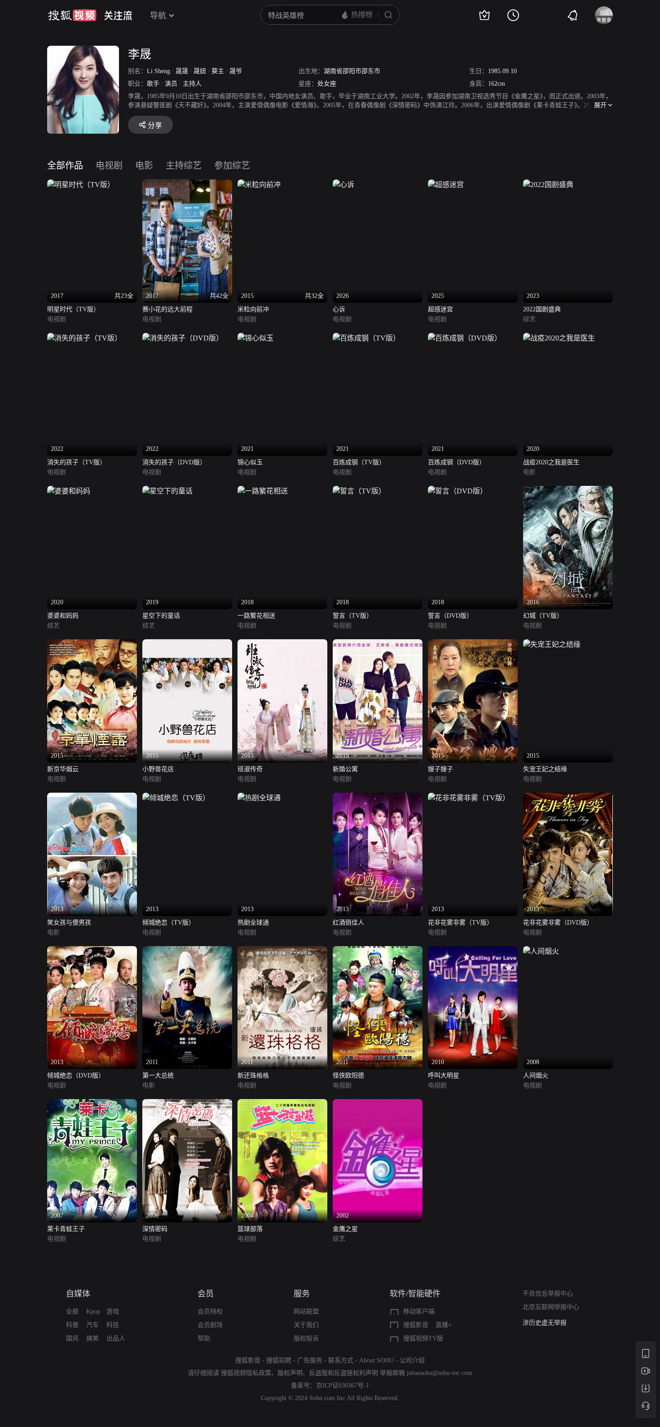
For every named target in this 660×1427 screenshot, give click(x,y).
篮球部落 (250, 1229)
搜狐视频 (72, 15)
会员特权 (210, 1311)
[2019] (167, 491)
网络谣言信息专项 (548, 1322)
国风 (72, 1338)
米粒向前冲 (253, 309)
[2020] (559, 338)
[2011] (187, 951)
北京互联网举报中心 (551, 1307)
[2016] (568, 491)
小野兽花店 (158, 769)
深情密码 (154, 1229)
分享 (155, 125)
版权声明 (290, 1373)
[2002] (377, 1104)
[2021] (255, 338)
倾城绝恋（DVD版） (76, 1075)
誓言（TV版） (353, 615)
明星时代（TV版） (73, 309)
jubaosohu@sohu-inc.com (439, 1373)
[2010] (473, 951)
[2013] (92, 798)
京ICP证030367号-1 (342, 1385)
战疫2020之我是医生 (551, 462)
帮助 (204, 1338)
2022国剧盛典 (542, 309)
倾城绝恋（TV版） (168, 922)
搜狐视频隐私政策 (246, 1373)
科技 (112, 1325)
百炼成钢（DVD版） (456, 462)
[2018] (263, 491)
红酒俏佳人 (348, 922)
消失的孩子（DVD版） (174, 462)
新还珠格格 (253, 1075)
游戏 (112, 1311)
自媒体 (78, 1293)
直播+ (444, 1325)
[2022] (84, 338)
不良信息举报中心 (548, 1293)
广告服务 (309, 1360)
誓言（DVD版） (450, 615)
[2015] (92, 644)
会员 (206, 1293)
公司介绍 (412, 1360)
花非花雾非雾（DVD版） (558, 922)
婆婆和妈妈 (63, 615)
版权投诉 (306, 1338)
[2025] (446, 184)
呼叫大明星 (443, 1075)
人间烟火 (535, 1075)
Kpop (93, 1311)
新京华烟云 (63, 769)
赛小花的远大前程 (167, 309)
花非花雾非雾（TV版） (460, 922)
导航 (158, 16)
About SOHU (376, 1360)
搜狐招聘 (278, 1360)
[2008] (541, 951)
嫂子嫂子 (440, 769)
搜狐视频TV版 (423, 1338)
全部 (72, 1311)
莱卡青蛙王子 (66, 1229)
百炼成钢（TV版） (359, 462)
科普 (72, 1325)
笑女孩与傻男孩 (69, 922)
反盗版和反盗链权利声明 (343, 1373)
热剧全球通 (253, 922)
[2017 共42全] (187, 184)
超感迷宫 (440, 309)
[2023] (548, 184)
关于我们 (306, 1325)
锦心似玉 (250, 462)
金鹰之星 (345, 1229)
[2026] (343, 184)
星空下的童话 (161, 615)
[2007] (92, 1104)
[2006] (187, 1104)
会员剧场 (210, 1325)
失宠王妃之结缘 (545, 769)
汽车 (92, 1325)
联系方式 (340, 1360)
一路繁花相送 (256, 615)
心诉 (339, 309)
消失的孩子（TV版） (76, 462)
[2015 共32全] (259, 184)
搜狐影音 (415, 1325)
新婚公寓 (345, 769)
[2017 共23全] (80, 184)
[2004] (282, 1104)
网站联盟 (306, 1311)
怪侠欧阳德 (348, 1075)
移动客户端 (419, 1311)
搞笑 (92, 1338)
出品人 (115, 1338)
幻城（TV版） (543, 615)
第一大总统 (158, 1075)
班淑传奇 (250, 769)
